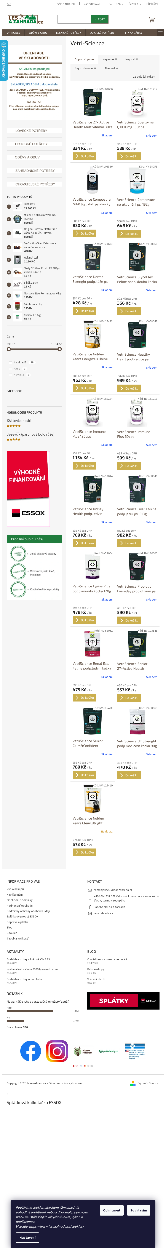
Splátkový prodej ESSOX (21, 916)
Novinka (19, 375)
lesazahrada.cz (102, 913)
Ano (7, 1008)
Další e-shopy (94, 969)
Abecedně (109, 68)
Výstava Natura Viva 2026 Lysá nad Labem (31, 969)
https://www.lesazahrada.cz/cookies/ (54, 1226)
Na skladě (22, 362)
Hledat (98, 19)
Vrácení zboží (94, 979)
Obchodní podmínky (18, 900)
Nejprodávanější (83, 68)
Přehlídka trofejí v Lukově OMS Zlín (27, 959)
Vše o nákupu (64, 4)
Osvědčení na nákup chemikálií (105, 959)
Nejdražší (130, 59)
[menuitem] (12, 32)
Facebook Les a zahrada (108, 907)
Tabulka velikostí (16, 938)
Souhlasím (137, 1210)
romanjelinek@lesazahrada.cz (111, 890)
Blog (8, 927)
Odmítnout (110, 1210)
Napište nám (90, 4)
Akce (18, 369)
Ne (6, 1017)
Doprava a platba (16, 922)
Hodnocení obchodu (18, 906)
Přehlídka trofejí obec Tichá (23, 979)
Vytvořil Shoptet (147, 1083)
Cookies (10, 933)
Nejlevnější (108, 59)
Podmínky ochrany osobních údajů (27, 911)
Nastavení (26, 1237)
